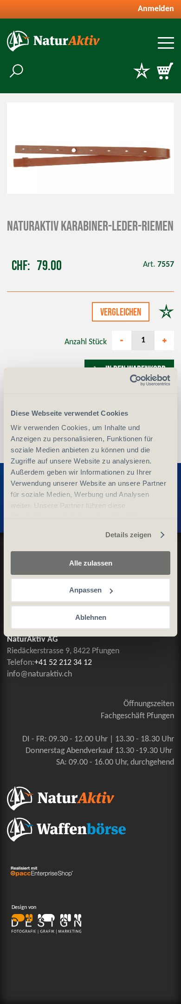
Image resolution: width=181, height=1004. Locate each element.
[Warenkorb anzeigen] (164, 72)
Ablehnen (90, 617)
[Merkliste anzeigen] (141, 72)
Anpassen (85, 590)
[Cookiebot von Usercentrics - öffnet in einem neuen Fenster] (130, 380)
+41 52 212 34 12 (63, 662)
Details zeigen (128, 535)
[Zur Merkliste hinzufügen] (166, 312)
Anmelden (156, 9)
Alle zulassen (90, 562)
